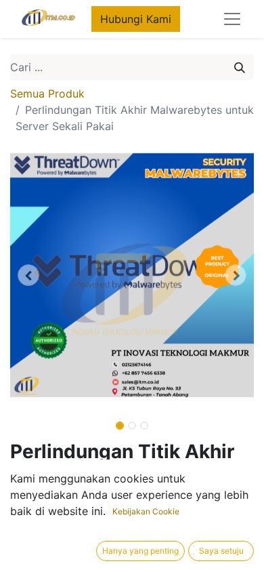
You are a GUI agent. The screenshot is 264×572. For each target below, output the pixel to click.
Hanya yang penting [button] (140, 551)
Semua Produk (47, 93)
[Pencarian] (239, 67)
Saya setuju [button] (221, 551)
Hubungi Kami (135, 19)
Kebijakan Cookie (145, 511)
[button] (28, 275)
